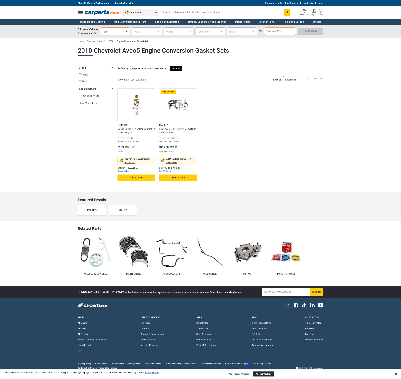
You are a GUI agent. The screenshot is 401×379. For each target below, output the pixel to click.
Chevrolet (91, 41)
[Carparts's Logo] (103, 12)
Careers (145, 328)
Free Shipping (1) (90, 95)
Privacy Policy (134, 364)
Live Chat (309, 334)
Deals (80, 350)
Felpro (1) (86, 81)
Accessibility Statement (210, 364)
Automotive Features (262, 345)
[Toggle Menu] (80, 12)
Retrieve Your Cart (205, 339)
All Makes (82, 323)
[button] (149, 68)
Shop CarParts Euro (87, 345)
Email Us (309, 328)
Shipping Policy (84, 364)
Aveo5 (102, 41)
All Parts (82, 328)
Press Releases (148, 339)
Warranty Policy (101, 364)
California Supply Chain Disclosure (181, 364)
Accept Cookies (263, 374)
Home (81, 41)
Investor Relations (150, 345)
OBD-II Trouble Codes (262, 339)
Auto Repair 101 (260, 328)
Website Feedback (314, 339)
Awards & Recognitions (152, 334)
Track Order (202, 328)
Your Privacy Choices (261, 364)
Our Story (145, 323)
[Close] (396, 374)
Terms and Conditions (153, 364)
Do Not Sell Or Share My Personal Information (97, 368)
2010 (111, 41)
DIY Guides (257, 334)
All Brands (83, 334)
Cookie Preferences (234, 364)
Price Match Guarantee (207, 345)
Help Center (202, 323)
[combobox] (115, 31)
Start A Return (203, 334)
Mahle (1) (86, 74)
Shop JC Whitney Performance (93, 339)
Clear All (176, 68)
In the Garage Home (261, 323)
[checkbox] (80, 74)
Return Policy (118, 364)
